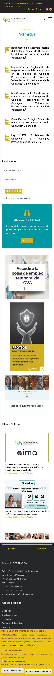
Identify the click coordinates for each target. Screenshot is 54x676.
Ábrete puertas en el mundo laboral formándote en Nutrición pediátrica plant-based (27, 512)
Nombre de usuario (12, 170)
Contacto (17, 6)
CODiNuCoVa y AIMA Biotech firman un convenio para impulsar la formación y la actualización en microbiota (24, 467)
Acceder (27, 240)
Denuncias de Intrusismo (13, 623)
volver (12, 548)
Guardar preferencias (13, 671)
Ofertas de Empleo (10, 615)
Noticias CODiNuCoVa (14, 473)
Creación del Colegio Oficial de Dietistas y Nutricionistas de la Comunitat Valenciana (30, 122)
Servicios (6, 627)
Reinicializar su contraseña (18, 198)
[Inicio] (15, 18)
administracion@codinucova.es (32, 3)
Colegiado (6, 611)
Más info (31, 645)
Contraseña (9, 180)
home (41, 548)
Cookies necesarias (13, 651)
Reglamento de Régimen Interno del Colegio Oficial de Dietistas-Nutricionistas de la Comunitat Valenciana (30, 52)
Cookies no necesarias (14, 661)
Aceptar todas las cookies (38, 671)
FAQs (8, 6)
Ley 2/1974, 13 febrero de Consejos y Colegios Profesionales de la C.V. (30, 138)
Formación (6, 619)
